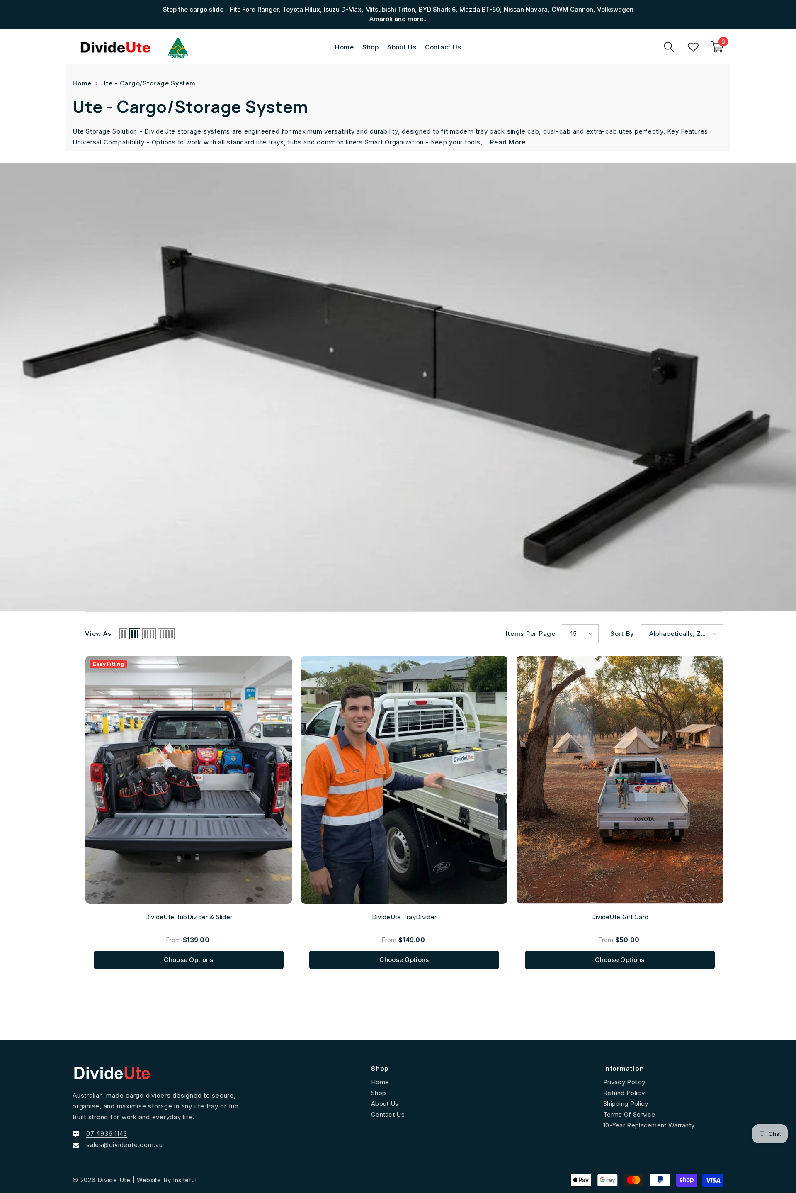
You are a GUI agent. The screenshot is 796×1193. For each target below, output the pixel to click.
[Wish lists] (693, 47)
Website (149, 1179)
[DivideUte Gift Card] (620, 780)
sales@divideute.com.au (124, 1145)
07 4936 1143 (106, 1133)
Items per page (531, 634)
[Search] (669, 46)
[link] (398, 387)
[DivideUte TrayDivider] (404, 780)
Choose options (188, 960)
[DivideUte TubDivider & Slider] (188, 780)
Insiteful (185, 1179)
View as (98, 634)
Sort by (622, 634)
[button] (123, 633)
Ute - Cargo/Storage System (148, 83)
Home (82, 83)
